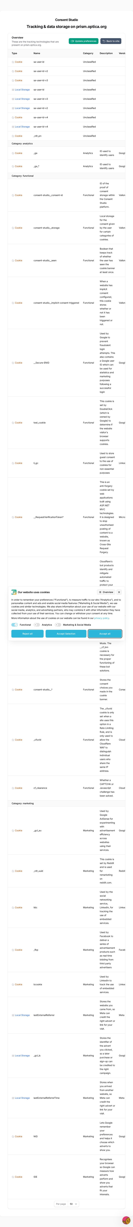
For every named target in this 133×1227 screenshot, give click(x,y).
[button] (126, 1220)
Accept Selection (66, 633)
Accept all (104, 633)
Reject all (28, 633)
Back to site (113, 41)
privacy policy (101, 618)
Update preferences (86, 41)
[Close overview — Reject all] (119, 592)
